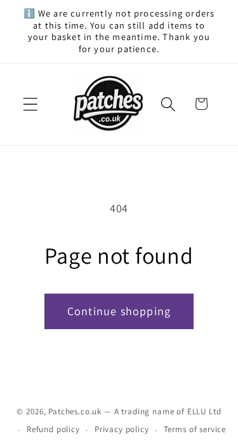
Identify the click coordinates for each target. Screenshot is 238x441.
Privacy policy (122, 429)
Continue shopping (119, 311)
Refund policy (53, 429)
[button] (31, 104)
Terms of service (195, 429)
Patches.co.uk (75, 411)
